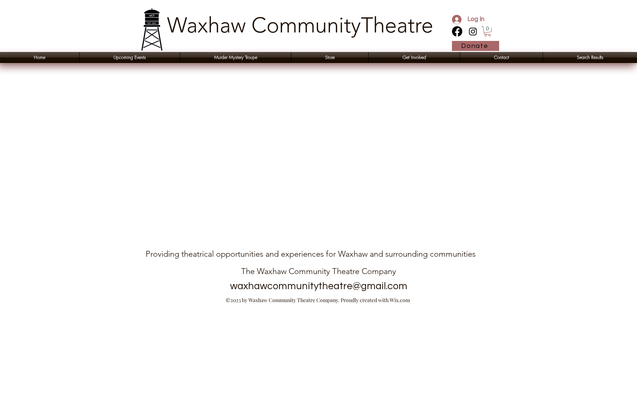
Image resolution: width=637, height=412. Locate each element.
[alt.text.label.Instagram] (473, 31)
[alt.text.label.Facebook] (457, 31)
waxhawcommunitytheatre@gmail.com (318, 286)
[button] (487, 31)
